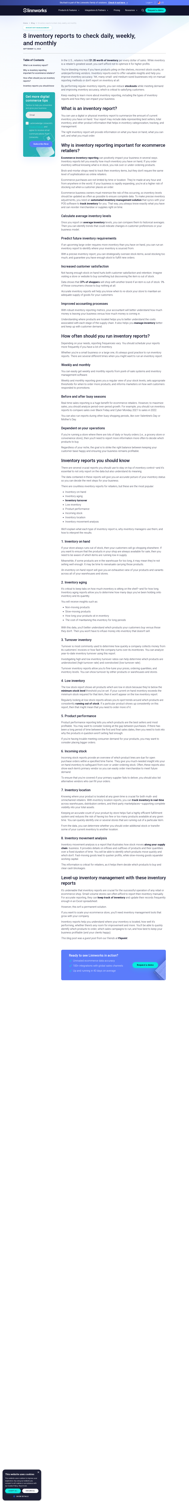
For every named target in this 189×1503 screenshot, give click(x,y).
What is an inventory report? (35, 65)
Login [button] (148, 2)
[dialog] (22, 1485)
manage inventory (144, 322)
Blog (33, 23)
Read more (23, 1486)
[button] (22, 1496)
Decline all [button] (30, 1491)
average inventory (94, 222)
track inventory (89, 203)
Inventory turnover (76, 500)
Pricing (117, 10)
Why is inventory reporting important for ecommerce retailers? (39, 71)
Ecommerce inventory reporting (79, 157)
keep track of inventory (111, 897)
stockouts (131, 86)
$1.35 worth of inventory (103, 60)
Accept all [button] (13, 1491)
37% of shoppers (89, 282)
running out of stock (87, 703)
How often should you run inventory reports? (39, 79)
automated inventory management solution (116, 200)
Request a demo (156, 10)
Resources (130, 10)
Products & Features (67, 10)
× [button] (38, 1472)
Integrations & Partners (95, 10)
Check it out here (116, 2)
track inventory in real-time (147, 800)
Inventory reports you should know (38, 86)
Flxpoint (122, 938)
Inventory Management (37, 28)
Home (25, 23)
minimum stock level (73, 690)
